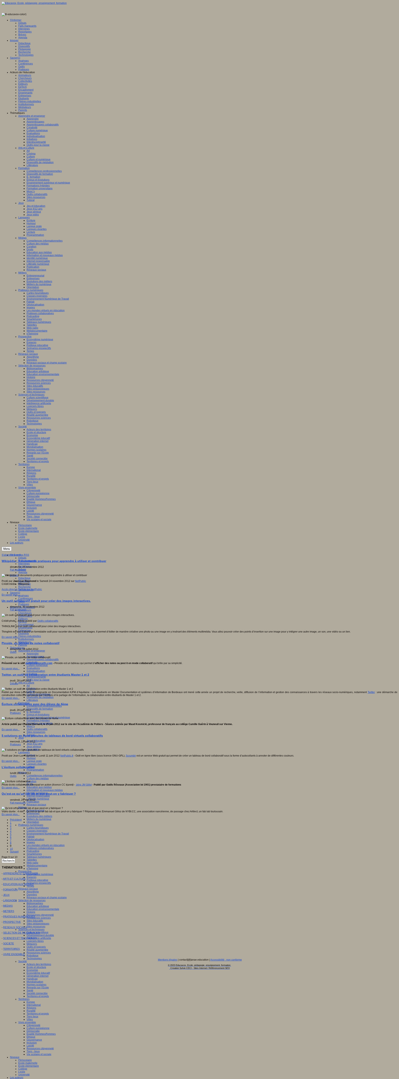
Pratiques (23, 604)
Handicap (32, 978)
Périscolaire (25, 1060)
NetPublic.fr (66, 755)
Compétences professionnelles (44, 705)
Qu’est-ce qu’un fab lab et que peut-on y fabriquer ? (39, 793)
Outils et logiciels (36, 946)
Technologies (34, 958)
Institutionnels (26, 639)
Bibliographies (35, 903)
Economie (32, 970)
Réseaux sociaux (36, 804)
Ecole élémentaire (28, 1065)
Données (32, 894)
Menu (6, 548)
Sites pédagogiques (38, 923)
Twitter (371, 692)
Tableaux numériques (39, 856)
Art (28, 685)
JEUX (6, 895)
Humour (31, 758)
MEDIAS (8, 905)
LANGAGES (10, 900)
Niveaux (14, 1057)
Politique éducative (37, 880)
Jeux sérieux (34, 746)
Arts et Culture (26, 682)
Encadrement (25, 624)
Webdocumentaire (37, 865)
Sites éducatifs (35, 920)
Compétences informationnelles (45, 775)
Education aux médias (39, 787)
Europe (31, 1002)
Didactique (24, 578)
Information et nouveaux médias (45, 790)
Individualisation (36, 671)
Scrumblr (131, 755)
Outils (13, 652)
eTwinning (32, 868)
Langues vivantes (37, 764)
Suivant (14, 851)
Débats (22, 557)
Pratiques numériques (30, 825)
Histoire (31, 912)
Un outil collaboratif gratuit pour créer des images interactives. (46, 600)
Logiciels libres (35, 941)
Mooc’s (31, 726)
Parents (22, 645)
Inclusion (32, 1042)
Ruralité (31, 1010)
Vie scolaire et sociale (39, 1054)
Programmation (35, 769)
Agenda (22, 572)
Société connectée (37, 993)
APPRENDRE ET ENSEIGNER (20, 873)
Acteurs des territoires (39, 964)
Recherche (24, 586)
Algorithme (33, 891)
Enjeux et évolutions (38, 714)
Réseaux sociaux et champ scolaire (47, 897)
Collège (22, 1068)
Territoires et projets (38, 996)
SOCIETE (8, 943)
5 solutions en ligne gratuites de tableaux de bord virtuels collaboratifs (52, 735)
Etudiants (23, 633)
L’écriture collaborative (18, 767)
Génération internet (37, 975)
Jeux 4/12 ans (34, 743)
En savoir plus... (11, 594)
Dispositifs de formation (40, 708)
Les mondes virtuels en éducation (46, 845)
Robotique (32, 955)
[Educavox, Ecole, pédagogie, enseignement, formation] (34, 3)
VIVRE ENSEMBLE (14, 954)
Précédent (16, 819)
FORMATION (10, 889)
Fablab (30, 836)
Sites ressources (36, 732)
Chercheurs (25, 613)
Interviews (24, 563)
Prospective (25, 871)
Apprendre (33, 653)
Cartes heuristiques (38, 827)
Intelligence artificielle (39, 938)
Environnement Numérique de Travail (48, 833)
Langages (24, 752)
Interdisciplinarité (36, 676)
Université (24, 1074)
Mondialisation (35, 981)
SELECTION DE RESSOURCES (21, 932)
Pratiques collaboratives (40, 848)
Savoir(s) (15, 592)
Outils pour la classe (38, 679)
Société (22, 961)
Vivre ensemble (27, 1022)
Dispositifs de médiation (40, 697)
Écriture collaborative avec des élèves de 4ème (35, 704)
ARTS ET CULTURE (14, 878)
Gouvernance (34, 1039)
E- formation (33, 711)
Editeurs (23, 618)
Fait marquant (18, 569)
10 (11, 848)
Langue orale (34, 761)
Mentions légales (167, 959)
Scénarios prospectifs (39, 883)
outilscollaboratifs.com (38, 663)
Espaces (31, 877)
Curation (31, 781)
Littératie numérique (38, 798)
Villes (30, 1019)
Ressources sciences (39, 917)
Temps (30, 885)
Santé (30, 990)
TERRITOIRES (11, 949)
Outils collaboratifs (37, 729)
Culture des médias (38, 778)
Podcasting (33, 851)
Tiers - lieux (33, 1051)
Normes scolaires (36, 984)
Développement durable (40, 935)
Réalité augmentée (37, 949)
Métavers (32, 944)
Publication (33, 801)
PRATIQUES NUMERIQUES (19, 916)
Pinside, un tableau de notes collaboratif (30, 643)
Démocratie (33, 1031)
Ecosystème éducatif (38, 973)
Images (31, 842)
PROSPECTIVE (12, 922)
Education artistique (38, 906)
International (34, 1005)
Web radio (32, 862)
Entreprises (33, 813)
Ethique (31, 1036)
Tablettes (32, 859)
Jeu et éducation (36, 740)
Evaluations (33, 668)
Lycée (21, 1071)
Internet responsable (38, 795)
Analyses (23, 595)
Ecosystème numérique (40, 874)
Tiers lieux (32, 1016)
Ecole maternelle (27, 1063)
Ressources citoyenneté (40, 915)
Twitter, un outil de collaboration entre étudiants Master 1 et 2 (45, 674)
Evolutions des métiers (39, 816)
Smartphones (34, 854)
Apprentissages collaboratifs (43, 659)
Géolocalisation (35, 839)
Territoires (24, 999)
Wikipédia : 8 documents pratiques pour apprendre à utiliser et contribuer (54, 561)
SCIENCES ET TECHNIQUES (20, 938)
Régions (31, 1007)
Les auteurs (16, 1077)
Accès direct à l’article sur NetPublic (22, 589)
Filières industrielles (29, 636)
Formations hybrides (38, 720)
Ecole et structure (36, 967)
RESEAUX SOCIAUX (15, 927)
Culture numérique (37, 665)
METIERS (8, 911)
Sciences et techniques (31, 929)
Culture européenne (38, 1028)
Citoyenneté (33, 1025)
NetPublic (80, 581)
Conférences (25, 598)
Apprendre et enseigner (31, 650)
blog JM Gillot (84, 784)
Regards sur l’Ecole (38, 987)
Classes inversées (37, 830)
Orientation (33, 822)
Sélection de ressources (32, 900)
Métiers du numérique (39, 819)
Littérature (32, 700)
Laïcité (30, 1045)
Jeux (21, 737)
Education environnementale (43, 909)
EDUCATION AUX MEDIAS (18, 884)
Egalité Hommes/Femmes (41, 1034)
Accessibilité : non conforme (226, 959)
